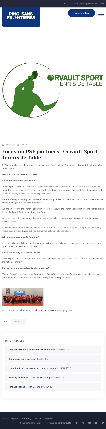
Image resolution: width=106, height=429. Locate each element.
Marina (7, 144)
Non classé (19, 321)
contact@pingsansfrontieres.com (89, 3)
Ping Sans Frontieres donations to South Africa (33, 349)
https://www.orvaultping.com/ (57, 310)
